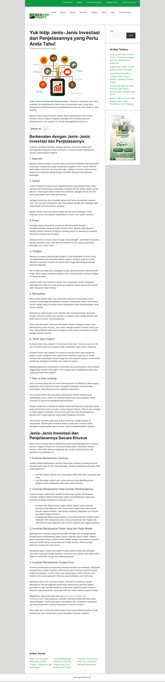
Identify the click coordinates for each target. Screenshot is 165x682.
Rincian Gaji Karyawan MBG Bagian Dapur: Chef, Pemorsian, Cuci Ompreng (122, 101)
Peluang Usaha (125, 12)
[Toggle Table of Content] (44, 129)
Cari (112, 31)
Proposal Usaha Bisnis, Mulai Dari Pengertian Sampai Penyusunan (88, 662)
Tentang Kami (67, 2)
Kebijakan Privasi (112, 2)
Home (53, 12)
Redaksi (79, 2)
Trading (94, 12)
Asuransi (83, 12)
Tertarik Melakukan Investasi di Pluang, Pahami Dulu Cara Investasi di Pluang (62, 663)
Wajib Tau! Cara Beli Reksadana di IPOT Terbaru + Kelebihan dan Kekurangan (41, 663)
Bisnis (63, 12)
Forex (104, 12)
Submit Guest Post (128, 2)
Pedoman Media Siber (94, 2)
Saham (72, 12)
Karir (113, 12)
